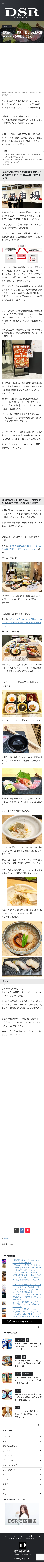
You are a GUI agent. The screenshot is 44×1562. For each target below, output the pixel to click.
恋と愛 (20, 1536)
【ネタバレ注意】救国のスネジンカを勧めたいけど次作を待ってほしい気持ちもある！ (27, 1296)
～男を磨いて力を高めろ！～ (22, 1554)
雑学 (21, 1538)
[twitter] (16, 1230)
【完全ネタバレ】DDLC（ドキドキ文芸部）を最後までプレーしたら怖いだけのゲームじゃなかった (27, 1267)
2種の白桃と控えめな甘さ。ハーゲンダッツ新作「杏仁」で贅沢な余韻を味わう (28, 1397)
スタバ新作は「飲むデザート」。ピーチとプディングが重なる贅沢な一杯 (28, 1380)
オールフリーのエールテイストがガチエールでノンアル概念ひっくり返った (28, 1346)
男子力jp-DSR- (22, 1551)
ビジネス (27, 1536)
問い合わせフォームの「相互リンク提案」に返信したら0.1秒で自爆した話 (28, 1363)
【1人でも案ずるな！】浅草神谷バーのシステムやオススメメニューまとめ (27, 1279)
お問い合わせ (30, 1538)
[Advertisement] (22, 67)
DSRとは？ (7, 1536)
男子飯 (6, 1238)
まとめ (7, 165)
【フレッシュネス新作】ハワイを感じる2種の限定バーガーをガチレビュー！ (28, 1414)
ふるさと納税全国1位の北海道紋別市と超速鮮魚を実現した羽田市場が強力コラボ (23, 155)
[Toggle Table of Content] (41, 151)
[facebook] (22, 1230)
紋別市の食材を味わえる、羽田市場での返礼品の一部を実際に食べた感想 (24, 161)
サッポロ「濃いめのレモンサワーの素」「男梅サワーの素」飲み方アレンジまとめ (27, 1304)
